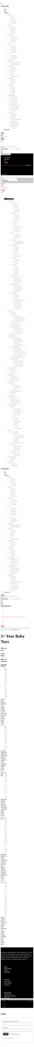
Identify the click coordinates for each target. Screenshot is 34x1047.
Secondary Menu (5, 154)
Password (8, 1027)
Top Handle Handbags (19, 437)
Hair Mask (13, 28)
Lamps (16, 389)
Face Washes (13, 21)
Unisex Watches (18, 412)
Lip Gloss (13, 91)
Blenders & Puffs (14, 100)
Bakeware (13, 398)
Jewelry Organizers (15, 346)
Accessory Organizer (19, 362)
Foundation (13, 67)
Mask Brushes (14, 98)
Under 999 (13, 52)
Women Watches (18, 410)
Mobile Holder (14, 369)
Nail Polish (10, 60)
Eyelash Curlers (14, 121)
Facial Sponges (14, 102)
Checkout (6, 159)
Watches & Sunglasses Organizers (18, 357)
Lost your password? (8, 1038)
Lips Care (13, 19)
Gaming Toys (14, 314)
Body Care (10, 35)
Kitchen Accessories (15, 399)
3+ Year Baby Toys (19, 332)
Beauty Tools (10, 112)
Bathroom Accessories (15, 401)
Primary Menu (4, 6)
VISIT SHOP (28, 165)
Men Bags (13, 444)
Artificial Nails (14, 57)
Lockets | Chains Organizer (20, 353)
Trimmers (13, 117)
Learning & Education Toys (16, 321)
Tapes (12, 460)
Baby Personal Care (15, 378)
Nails (9, 54)
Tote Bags (17, 439)
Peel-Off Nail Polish (15, 64)
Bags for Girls (18, 455)
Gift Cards (7, 997)
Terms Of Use (8, 994)
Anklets (16, 426)
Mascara (13, 83)
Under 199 (13, 47)
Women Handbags (15, 431)
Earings (16, 417)
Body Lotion (13, 42)
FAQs (5, 967)
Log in (6, 1034)
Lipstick (12, 86)
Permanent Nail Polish (15, 62)
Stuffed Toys (13, 312)
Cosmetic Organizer (15, 105)
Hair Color (13, 33)
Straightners (13, 114)
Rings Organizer (18, 350)
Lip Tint (12, 93)
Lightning (13, 383)
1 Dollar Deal (14, 49)
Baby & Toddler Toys (15, 327)
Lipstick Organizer (15, 109)
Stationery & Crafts (12, 456)
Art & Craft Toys (18, 316)
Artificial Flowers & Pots (16, 391)
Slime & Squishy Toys (15, 334)
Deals (9, 43)
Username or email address (13, 1021)
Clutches (16, 433)
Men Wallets (17, 448)
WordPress (30, 1000)
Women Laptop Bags (19, 442)
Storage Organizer (11, 335)
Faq (5, 160)
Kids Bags (13, 451)
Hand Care (13, 36)
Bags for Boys (18, 453)
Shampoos (13, 26)
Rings (16, 424)
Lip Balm (13, 90)
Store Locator (8, 983)
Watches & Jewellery (12, 405)
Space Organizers (14, 359)
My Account (7, 992)
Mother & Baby (11, 375)
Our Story (7, 979)
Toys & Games (11, 311)
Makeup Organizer (18, 339)
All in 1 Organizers (19, 355)
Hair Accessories (18, 428)
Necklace (16, 419)
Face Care (13, 16)
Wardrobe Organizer (19, 360)
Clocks (12, 394)
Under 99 (13, 45)
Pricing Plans (7, 968)
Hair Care (10, 24)
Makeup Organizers (12, 103)
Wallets (16, 440)
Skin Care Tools (14, 126)
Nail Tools (13, 59)
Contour (13, 73)
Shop (5, 11)
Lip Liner (13, 88)
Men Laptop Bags (18, 446)
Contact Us (7, 984)
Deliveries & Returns (10, 995)
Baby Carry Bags (14, 380)
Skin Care (10, 14)
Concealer (13, 69)
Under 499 (13, 50)
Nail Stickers (13, 55)
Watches (13, 407)
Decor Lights (17, 385)
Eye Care (13, 18)
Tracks (6, 970)
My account (7, 157)
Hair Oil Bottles (14, 122)
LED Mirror (13, 110)
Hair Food (13, 30)
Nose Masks (13, 23)
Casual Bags (17, 449)
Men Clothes (13, 463)
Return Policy (7, 129)
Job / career (7, 981)
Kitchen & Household (12, 396)
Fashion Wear (10, 462)
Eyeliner (13, 81)
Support (6, 162)
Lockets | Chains (18, 421)
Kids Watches (17, 414)
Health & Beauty (11, 200)
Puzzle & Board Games (16, 325)
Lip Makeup (10, 85)
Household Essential (15, 403)
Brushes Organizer (15, 107)
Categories (6, 12)
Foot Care (13, 128)
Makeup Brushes (11, 95)
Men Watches (17, 408)
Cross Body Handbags (19, 435)
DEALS (2, 595)
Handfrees (13, 371)
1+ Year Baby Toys (19, 330)
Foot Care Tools (14, 38)
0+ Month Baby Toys (19, 328)
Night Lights (17, 387)
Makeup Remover (15, 76)
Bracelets (16, 423)
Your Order (7, 972)
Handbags (10, 430)
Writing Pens (14, 458)
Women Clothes (14, 465)
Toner (12, 74)
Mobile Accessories (12, 367)
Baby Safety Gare (14, 376)
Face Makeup (10, 66)
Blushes (12, 71)
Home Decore (10, 382)
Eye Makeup (10, 78)
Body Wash (13, 40)
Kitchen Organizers (19, 366)
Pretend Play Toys (15, 323)
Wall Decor (13, 392)
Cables (12, 373)
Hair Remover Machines (16, 119)
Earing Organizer (18, 348)
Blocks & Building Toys (20, 318)
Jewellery (13, 415)
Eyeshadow (13, 79)
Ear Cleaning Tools (15, 124)
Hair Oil (13, 31)
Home (5, 9)
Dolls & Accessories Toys (20, 319)
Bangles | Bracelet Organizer (20, 351)
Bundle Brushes (14, 97)
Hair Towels (13, 115)
